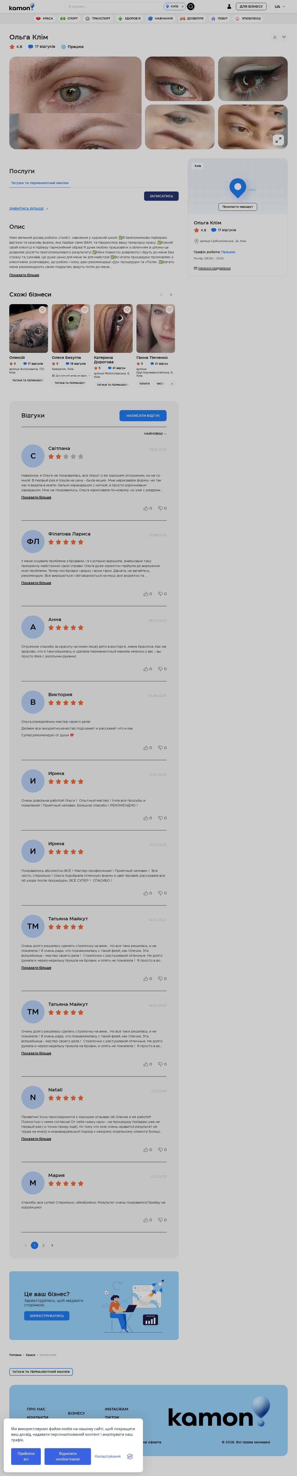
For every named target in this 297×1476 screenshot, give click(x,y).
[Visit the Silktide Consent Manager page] (130, 1456)
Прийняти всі (26, 1456)
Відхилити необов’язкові (68, 1456)
